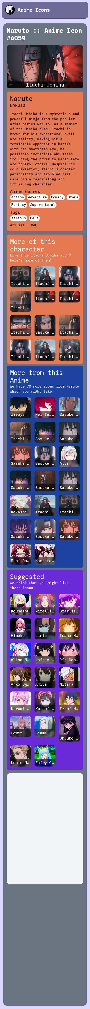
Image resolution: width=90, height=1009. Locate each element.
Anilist (17, 225)
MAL (34, 225)
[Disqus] (45, 829)
